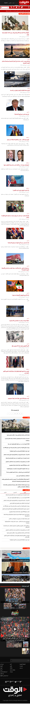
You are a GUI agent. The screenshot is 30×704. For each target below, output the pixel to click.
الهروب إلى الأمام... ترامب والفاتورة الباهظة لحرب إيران (18, 139)
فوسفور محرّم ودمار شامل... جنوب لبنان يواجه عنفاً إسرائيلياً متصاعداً (17, 430)
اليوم (25, 492)
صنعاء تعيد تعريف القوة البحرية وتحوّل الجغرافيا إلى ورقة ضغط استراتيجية (16, 515)
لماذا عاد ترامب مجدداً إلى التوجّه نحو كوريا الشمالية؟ (18, 243)
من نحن (21, 668)
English (16, 5)
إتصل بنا (21, 666)
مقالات (11, 668)
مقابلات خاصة (12, 670)
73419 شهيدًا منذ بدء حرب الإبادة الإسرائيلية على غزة (18, 444)
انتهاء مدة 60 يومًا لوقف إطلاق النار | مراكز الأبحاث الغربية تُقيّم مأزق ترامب (16, 536)
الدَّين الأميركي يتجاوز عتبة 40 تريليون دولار (20, 346)
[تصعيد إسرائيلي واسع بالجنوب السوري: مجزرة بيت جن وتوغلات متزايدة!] (18, 644)
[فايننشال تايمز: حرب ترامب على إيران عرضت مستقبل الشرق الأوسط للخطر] (15, 206)
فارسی (10, 2)
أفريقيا (1, 666)
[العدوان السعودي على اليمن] (16, 580)
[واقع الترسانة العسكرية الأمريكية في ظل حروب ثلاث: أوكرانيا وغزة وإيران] (15, 23)
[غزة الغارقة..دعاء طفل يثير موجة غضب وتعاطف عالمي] (25, 644)
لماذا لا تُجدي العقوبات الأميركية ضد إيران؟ (20, 295)
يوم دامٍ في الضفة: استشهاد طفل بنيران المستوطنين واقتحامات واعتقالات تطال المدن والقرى (16, 486)
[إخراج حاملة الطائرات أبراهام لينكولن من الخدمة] (17, 79)
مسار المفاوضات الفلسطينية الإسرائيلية (21, 572)
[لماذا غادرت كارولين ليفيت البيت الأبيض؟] (15, 181)
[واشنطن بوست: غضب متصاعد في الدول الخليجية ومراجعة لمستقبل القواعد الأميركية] (17, 51)
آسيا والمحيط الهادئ (3, 671)
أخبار (28, 417)
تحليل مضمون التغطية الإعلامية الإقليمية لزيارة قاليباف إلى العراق (15, 509)
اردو (13, 2)
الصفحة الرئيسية (22, 664)
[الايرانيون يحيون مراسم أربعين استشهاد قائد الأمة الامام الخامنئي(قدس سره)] (15, 606)
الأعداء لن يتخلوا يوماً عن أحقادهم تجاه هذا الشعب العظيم (17, 462)
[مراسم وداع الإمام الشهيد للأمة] (15, 595)
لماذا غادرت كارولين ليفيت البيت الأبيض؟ (21, 190)
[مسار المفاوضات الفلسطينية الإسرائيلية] (16, 568)
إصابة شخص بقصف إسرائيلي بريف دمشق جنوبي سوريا (18, 435)
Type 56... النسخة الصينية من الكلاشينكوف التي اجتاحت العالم (16, 454)
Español (5, 2)
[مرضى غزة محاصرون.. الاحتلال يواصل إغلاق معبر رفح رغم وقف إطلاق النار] (25, 651)
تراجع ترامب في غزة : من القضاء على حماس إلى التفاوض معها (16, 165)
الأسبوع (15, 492)
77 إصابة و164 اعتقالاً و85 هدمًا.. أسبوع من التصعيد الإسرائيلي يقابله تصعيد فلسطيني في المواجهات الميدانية (15, 480)
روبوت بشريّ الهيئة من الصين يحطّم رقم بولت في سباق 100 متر (16, 447)
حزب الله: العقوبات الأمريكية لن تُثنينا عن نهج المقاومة (18, 469)
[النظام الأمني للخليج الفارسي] (16, 556)
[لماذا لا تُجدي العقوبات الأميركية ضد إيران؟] (15, 286)
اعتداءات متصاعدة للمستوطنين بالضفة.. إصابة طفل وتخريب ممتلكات (17, 439)
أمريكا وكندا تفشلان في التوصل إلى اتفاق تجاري (19, 503)
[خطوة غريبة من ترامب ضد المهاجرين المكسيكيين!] (15, 311)
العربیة (17, 2)
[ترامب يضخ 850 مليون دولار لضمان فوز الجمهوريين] (15, 389)
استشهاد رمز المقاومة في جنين (22, 476)
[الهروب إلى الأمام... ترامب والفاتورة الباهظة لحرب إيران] (15, 130)
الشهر (5, 492)
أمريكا (1, 670)
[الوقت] (24, 3)
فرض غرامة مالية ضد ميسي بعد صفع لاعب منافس (19, 519)
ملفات (28, 548)
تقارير (11, 666)
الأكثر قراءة (27, 490)
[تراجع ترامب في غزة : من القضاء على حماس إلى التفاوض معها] (15, 155)
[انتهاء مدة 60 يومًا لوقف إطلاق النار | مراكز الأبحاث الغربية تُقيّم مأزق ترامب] (15, 362)
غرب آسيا (2, 664)
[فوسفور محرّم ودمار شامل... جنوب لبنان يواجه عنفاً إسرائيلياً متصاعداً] (15, 426)
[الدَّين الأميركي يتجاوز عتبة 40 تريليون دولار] (15, 336)
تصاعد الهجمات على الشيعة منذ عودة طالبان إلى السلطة (17, 458)
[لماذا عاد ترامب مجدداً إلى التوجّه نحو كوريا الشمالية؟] (15, 233)
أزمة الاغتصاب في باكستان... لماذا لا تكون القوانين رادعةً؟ (17, 472)
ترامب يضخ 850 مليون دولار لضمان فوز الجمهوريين (18, 398)
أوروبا (1, 668)
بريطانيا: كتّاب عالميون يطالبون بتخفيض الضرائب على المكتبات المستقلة (16, 526)
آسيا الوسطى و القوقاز (4, 675)
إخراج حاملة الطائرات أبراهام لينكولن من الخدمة (20, 90)
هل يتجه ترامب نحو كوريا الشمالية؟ (21, 114)
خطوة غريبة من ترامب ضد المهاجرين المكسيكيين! (19, 320)
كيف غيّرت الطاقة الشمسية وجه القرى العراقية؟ (19, 451)
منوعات (11, 671)
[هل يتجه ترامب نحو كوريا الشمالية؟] (15, 105)
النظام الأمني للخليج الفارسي (23, 560)
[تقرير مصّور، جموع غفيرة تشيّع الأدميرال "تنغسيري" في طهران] (22, 606)
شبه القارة (2, 673)
